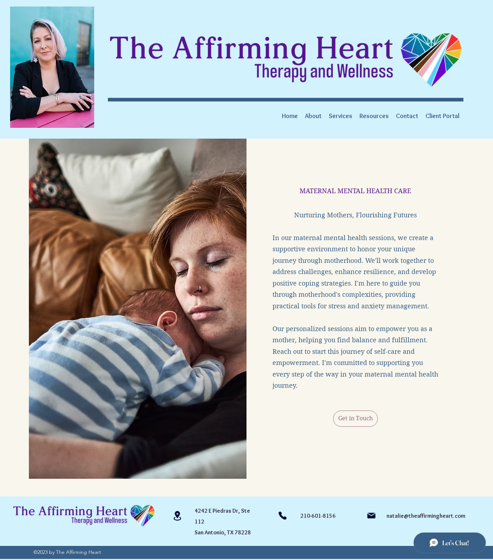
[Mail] (371, 515)
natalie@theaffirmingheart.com (426, 515)
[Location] (177, 515)
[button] (374, 116)
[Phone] (282, 515)
